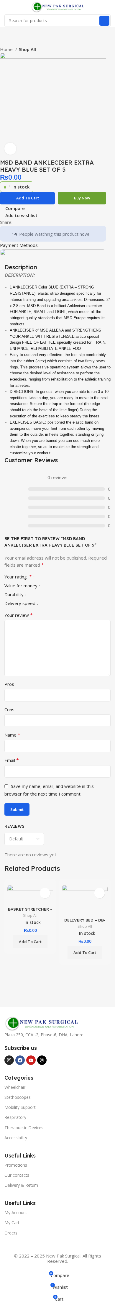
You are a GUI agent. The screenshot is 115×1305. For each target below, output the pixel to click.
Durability (14, 594)
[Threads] (42, 1060)
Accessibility (15, 1137)
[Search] (104, 21)
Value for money (21, 585)
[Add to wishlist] (45, 893)
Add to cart (27, 198)
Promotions (15, 1165)
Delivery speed (20, 603)
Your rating (18, 577)
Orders (10, 1233)
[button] (30, 941)
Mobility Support (20, 1107)
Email (11, 760)
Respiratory (15, 1117)
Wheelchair (14, 1087)
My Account (15, 1212)
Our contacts (16, 1175)
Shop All (27, 49)
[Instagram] (9, 1060)
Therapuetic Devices (23, 1127)
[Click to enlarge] (10, 149)
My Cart (11, 1222)
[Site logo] (57, 6)
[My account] (108, 7)
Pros (9, 684)
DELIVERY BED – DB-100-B (85, 922)
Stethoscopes (17, 1097)
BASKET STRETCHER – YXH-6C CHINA (30, 911)
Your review (18, 615)
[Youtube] (31, 1060)
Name (12, 735)
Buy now (82, 198)
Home (7, 49)
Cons (9, 709)
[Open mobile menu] (6, 7)
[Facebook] (20, 1060)
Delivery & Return (21, 1185)
